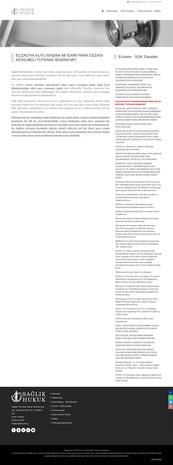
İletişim (157, 11)
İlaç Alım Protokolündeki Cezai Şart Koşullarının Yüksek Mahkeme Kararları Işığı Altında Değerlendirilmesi (137, 197)
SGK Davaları (127, 11)
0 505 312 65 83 (155, 2)
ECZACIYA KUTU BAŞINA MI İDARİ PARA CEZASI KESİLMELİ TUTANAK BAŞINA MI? (138, 102)
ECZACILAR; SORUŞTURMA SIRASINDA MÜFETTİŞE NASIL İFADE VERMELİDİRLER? (135, 336)
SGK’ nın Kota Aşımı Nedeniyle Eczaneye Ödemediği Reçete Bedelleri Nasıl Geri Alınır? (135, 205)
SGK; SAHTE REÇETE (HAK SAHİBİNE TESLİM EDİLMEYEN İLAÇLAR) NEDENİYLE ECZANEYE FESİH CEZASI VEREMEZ (137, 328)
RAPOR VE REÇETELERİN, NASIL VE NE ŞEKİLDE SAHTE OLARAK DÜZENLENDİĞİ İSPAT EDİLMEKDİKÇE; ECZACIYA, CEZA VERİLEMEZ (139, 156)
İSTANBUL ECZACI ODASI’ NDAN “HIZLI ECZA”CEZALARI (134, 125)
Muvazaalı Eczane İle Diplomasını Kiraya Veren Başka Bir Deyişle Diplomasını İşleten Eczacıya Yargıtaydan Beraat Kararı (137, 302)
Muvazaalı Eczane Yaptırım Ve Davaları (134, 272)
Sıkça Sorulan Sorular (61, 414)
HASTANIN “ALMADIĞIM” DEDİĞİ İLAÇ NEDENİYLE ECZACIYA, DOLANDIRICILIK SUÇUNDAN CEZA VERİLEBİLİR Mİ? (134, 87)
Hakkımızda (111, 11)
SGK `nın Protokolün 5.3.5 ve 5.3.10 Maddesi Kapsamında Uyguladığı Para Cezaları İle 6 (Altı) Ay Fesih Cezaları (138, 311)
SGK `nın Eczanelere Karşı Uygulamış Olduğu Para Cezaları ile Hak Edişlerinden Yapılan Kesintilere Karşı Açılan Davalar (139, 378)
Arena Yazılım (156, 459)
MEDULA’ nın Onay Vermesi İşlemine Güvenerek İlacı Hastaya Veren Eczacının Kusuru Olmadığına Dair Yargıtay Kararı (137, 244)
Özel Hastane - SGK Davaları (64, 402)
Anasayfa (55, 393)
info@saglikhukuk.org (138, 2)
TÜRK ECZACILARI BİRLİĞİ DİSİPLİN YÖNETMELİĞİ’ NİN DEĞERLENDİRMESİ (133, 95)
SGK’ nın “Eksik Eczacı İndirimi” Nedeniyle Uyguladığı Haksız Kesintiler (134, 147)
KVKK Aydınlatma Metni (61, 423)
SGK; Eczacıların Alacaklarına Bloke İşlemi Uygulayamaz (135, 319)
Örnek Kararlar (145, 11)
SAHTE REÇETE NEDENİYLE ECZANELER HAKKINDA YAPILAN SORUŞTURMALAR (135, 343)
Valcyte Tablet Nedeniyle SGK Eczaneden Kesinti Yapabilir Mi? (137, 212)
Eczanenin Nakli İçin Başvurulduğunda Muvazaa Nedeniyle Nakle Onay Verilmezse (137, 219)
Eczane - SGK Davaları (61, 406)
